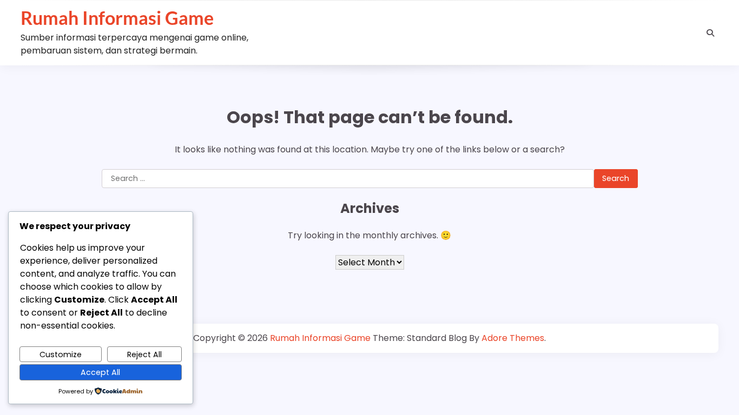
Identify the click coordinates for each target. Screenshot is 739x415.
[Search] (710, 33)
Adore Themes (512, 338)
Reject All (144, 354)
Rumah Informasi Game (117, 18)
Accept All (100, 372)
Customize (60, 354)
